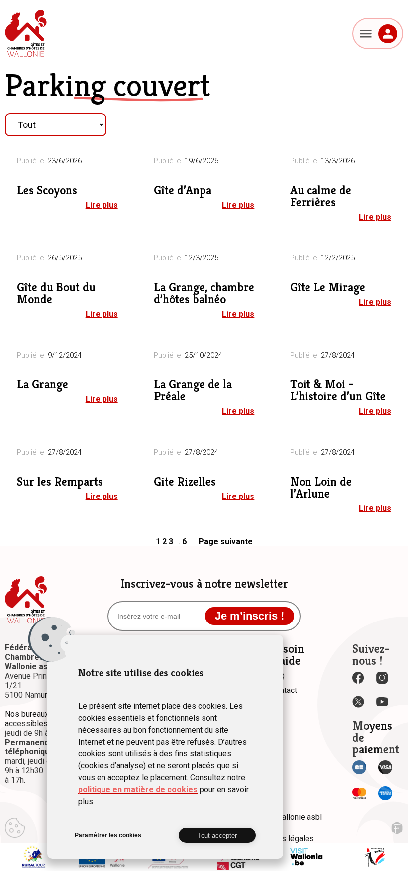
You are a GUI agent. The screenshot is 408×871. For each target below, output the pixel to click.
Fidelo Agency (397, 828)
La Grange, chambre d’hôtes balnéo (204, 293)
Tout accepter (217, 835)
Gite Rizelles (185, 482)
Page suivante (226, 541)
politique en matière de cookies (138, 789)
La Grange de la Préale (193, 390)
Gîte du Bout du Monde (56, 293)
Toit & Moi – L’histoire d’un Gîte (338, 390)
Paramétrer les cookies (108, 835)
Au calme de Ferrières (320, 196)
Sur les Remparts (60, 482)
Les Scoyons (47, 190)
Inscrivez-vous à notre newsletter (204, 583)
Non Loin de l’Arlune (321, 487)
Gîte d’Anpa (182, 190)
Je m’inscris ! (249, 616)
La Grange (42, 384)
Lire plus (102, 205)
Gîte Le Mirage (327, 287)
